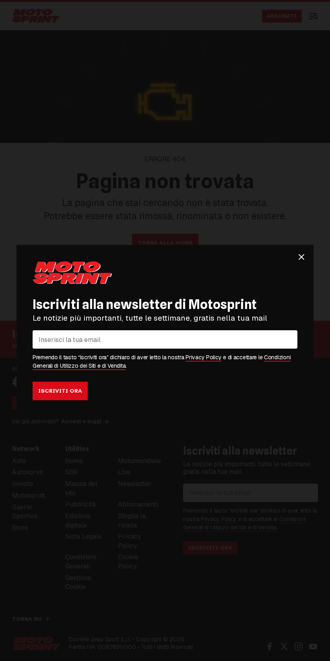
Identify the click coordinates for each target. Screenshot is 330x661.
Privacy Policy (203, 357)
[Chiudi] (301, 257)
